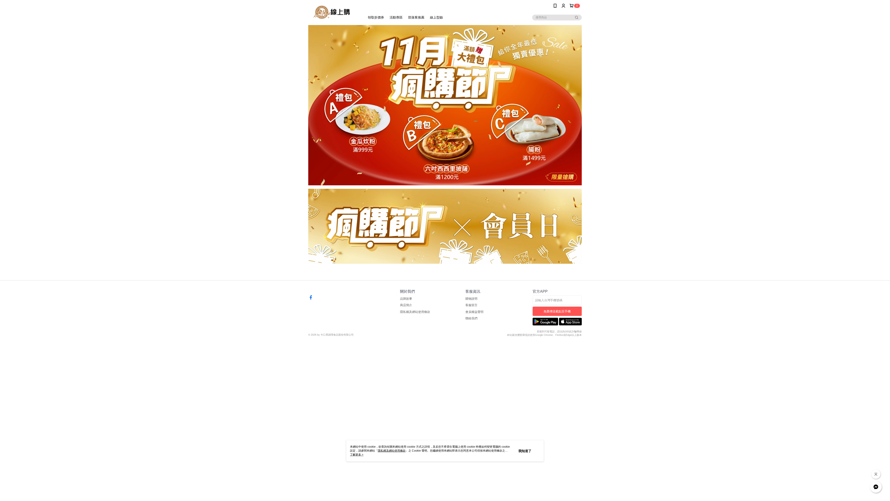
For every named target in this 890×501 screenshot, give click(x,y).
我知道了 (524, 451)
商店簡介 (406, 305)
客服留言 (471, 305)
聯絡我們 (471, 318)
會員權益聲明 (474, 312)
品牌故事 (406, 298)
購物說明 (471, 298)
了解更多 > (356, 454)
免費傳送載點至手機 (557, 311)
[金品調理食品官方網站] (334, 12)
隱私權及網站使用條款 (415, 312)
